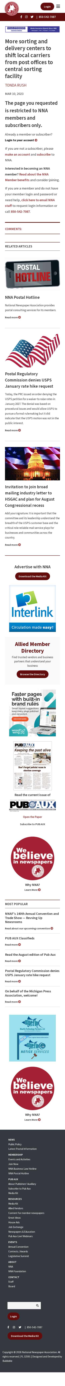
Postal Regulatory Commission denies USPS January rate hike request (29, 380)
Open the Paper (32, 817)
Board (11, 1286)
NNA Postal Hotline (22, 297)
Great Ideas (14, 1217)
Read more (11, 317)
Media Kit (13, 1193)
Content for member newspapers (26, 1213)
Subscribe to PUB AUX (32, 824)
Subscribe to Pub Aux (19, 1188)
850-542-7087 (20, 211)
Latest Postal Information (22, 1148)
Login (47, 6)
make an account (17, 154)
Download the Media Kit (32, 576)
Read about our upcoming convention (27, 928)
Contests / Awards (18, 1251)
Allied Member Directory (32, 647)
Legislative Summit (18, 1256)
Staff (11, 1281)
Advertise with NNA (32, 566)
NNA (10, 1266)
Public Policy (15, 1144)
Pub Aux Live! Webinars (20, 1236)
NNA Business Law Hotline (22, 1168)
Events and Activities (19, 1159)
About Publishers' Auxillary (22, 1183)
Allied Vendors (15, 1208)
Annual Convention (18, 1246)
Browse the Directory (32, 674)
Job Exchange (15, 1227)
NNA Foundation (17, 1271)
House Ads (14, 1222)
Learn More (31, 889)
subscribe (44, 154)
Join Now (13, 1164)
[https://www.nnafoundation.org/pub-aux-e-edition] (32, 765)
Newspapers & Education (21, 1231)
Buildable (7, 1360)
